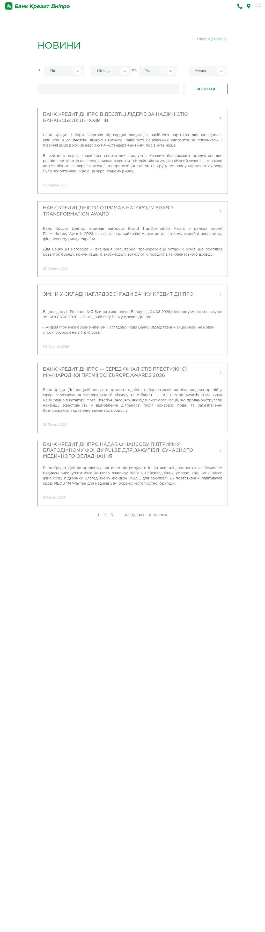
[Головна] (37, 6)
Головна (203, 39)
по (134, 70)
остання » (158, 515)
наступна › (134, 515)
